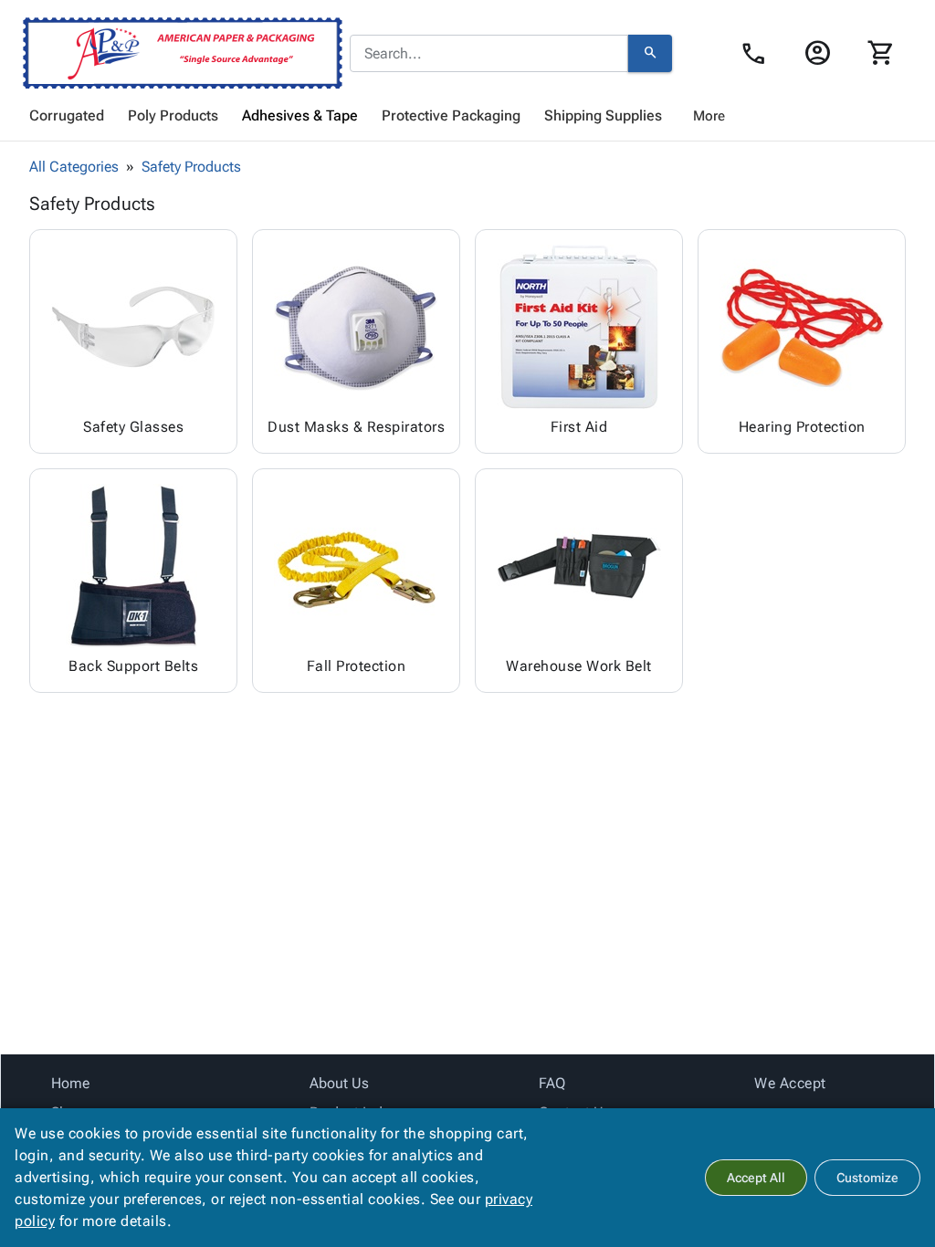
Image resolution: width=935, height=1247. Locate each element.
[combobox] (489, 54)
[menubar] (467, 116)
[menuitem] (66, 116)
